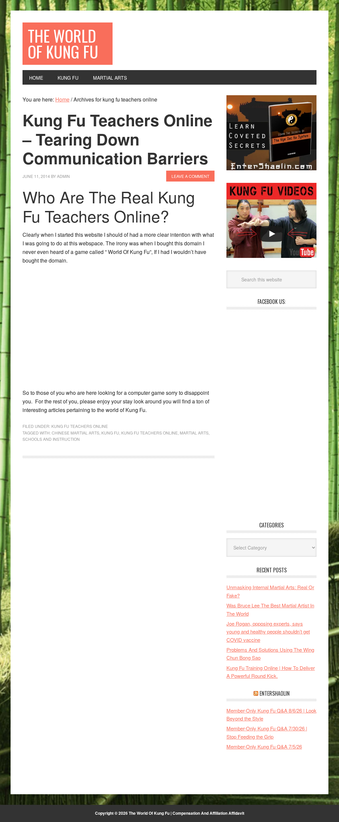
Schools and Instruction (51, 439)
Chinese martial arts (75, 432)
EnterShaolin (275, 693)
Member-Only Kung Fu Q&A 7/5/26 (264, 746)
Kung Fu (110, 432)
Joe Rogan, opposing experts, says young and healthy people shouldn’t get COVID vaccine (268, 631)
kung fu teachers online (149, 432)
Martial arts (194, 432)
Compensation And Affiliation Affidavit (208, 813)
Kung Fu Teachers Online (79, 426)
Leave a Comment (190, 176)
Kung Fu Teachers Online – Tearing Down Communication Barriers (118, 138)
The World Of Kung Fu (63, 43)
